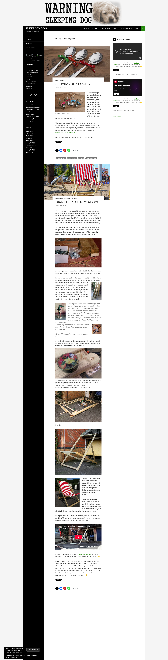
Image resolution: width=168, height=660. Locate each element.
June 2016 (28, 133)
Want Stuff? (29, 36)
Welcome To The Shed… (91, 28)
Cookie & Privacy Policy (12, 657)
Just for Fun (29, 76)
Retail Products (60, 80)
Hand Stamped (61, 158)
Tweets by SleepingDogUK (33, 95)
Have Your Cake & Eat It (32, 112)
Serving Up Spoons (72, 84)
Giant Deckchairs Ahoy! (76, 202)
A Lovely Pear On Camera (121, 74)
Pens (27, 79)
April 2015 (28, 147)
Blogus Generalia (126, 28)
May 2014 (28, 152)
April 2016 (28, 138)
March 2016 (29, 140)
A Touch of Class (30, 105)
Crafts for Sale (106, 28)
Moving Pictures (123, 39)
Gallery (115, 28)
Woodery (74, 199)
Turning (28, 86)
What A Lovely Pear (31, 119)
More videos (117, 116)
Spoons (81, 158)
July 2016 (28, 131)
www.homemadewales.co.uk (65, 132)
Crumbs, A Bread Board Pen (33, 109)
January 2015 (29, 150)
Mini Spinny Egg (117, 110)
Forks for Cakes (30, 114)
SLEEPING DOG (36, 28)
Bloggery (29, 43)
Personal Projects (30, 81)
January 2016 (29, 143)
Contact (136, 28)
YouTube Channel (85, 554)
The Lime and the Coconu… (33, 107)
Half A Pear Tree (30, 121)
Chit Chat (28, 68)
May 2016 (28, 136)
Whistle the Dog (31, 47)
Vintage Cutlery (91, 158)
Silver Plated (72, 158)
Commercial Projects (62, 199)
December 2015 (30, 145)
